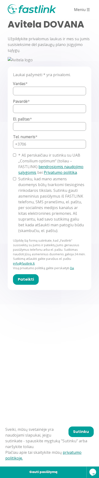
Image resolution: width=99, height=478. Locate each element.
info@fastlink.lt (24, 263)
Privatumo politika (60, 172)
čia (72, 268)
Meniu (82, 9)
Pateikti (26, 279)
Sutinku (81, 431)
